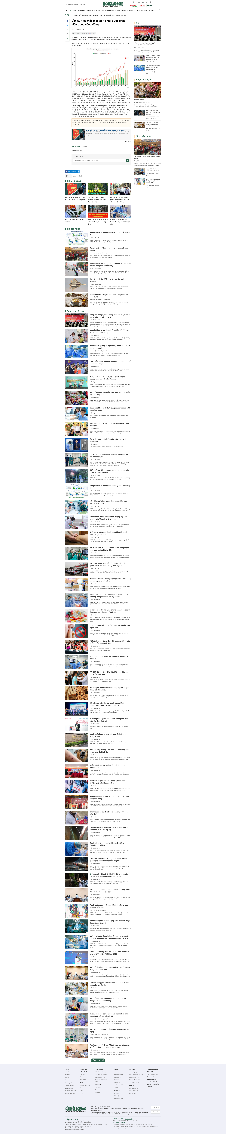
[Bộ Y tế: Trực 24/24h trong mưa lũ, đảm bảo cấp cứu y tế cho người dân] (76, 476)
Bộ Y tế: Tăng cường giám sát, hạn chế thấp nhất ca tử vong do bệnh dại (109, 751)
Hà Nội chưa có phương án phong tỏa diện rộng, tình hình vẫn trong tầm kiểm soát (120, 200)
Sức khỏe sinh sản (133, 1090)
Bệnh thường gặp (118, 1074)
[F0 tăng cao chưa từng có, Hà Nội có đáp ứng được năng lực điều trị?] (120, 211)
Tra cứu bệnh (81, 10)
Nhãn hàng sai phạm (152, 1074)
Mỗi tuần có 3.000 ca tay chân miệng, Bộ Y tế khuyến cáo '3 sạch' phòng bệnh (108, 518)
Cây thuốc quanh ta (100, 1077)
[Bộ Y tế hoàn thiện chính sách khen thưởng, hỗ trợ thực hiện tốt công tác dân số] (76, 895)
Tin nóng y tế (76, 15)
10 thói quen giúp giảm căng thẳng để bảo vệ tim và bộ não (153, 112)
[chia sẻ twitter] (67, 26)
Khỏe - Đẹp (132, 10)
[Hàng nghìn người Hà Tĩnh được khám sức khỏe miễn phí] (76, 429)
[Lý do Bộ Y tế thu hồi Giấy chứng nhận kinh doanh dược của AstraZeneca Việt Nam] (76, 615)
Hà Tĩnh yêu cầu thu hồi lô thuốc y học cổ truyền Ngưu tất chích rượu (109, 688)
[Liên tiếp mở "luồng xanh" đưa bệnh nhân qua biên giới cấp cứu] (76, 507)
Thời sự (74, 10)
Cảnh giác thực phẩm (134, 1079)
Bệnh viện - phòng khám (101, 1074)
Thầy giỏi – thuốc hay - (96, 299)
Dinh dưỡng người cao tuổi (136, 1074)
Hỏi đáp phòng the (133, 1088)
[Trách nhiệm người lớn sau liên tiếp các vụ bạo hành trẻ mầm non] (76, 911)
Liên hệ (155, 1112)
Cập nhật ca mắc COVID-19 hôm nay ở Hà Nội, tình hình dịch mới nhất (97, 200)
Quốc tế (67, 1077)
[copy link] (67, 29)
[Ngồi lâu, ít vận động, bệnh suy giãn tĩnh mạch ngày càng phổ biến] (76, 538)
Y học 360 (97, 10)
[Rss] (158, 1107)
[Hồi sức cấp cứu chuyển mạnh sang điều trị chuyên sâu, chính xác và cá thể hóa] (76, 709)
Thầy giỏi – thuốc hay (100, 1072)
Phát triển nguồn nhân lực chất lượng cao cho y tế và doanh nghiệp (110, 362)
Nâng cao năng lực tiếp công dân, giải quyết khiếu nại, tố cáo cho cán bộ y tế (110, 316)
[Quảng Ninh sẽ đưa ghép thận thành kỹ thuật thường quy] (76, 771)
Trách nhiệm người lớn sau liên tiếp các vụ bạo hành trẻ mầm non (109, 906)
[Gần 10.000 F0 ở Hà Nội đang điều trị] (75, 211)
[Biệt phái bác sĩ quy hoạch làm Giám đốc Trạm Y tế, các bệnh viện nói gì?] (76, 336)
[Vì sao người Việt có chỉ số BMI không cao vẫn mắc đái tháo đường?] (76, 724)
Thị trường (151, 10)
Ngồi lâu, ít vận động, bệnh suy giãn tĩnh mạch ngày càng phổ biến (108, 533)
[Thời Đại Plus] (150, 6)
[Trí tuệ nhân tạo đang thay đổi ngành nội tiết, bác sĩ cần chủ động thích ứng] (76, 647)
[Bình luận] (67, 38)
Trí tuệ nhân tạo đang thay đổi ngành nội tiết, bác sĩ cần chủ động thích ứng (110, 642)
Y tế (70, 10)
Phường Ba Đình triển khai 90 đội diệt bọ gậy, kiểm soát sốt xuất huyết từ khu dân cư (109, 875)
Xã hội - (92, 268)
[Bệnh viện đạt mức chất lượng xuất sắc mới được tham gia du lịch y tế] (76, 926)
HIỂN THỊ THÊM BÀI (98, 1060)
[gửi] (127, 160)
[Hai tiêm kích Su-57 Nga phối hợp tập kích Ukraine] (76, 285)
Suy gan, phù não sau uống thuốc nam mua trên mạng (109, 1030)
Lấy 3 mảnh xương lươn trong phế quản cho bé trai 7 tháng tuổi (109, 455)
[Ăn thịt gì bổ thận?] (147, 90)
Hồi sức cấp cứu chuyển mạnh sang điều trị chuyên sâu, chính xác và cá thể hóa (107, 704)
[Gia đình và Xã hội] (133, 6)
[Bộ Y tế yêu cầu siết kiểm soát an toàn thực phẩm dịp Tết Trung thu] (76, 398)
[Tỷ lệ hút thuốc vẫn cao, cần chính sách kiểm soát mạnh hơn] (76, 631)
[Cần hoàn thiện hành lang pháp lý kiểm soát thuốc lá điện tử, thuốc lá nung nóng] (76, 786)
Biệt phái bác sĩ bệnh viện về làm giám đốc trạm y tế (110, 233)
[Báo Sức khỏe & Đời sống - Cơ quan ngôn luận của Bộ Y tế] (113, 4)
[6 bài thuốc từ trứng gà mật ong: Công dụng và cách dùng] (76, 300)
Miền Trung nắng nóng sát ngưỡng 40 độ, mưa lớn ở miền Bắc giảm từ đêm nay (110, 264)
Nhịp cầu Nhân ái (151, 1079)
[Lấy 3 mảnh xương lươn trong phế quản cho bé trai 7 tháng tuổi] (76, 460)
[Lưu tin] (67, 33)
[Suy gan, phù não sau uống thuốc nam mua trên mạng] (76, 1035)
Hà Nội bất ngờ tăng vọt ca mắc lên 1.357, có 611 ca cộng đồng (105, 130)
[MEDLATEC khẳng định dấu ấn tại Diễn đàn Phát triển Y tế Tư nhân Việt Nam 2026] (76, 957)
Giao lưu (82, 1076)
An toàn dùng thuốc (85, 1085)
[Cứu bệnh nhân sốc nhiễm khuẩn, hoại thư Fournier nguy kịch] (76, 849)
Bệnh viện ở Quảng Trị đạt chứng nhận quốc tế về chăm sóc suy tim (110, 347)
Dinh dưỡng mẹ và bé (134, 1072)
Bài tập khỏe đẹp (118, 1098)
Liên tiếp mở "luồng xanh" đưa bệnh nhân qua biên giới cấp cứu (108, 502)
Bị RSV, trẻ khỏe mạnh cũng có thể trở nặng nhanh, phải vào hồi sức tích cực (107, 378)
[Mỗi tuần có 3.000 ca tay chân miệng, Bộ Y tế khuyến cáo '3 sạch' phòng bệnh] (76, 522)
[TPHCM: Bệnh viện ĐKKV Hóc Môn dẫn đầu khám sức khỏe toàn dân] (76, 678)
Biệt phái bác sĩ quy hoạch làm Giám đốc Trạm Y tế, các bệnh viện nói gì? (109, 331)
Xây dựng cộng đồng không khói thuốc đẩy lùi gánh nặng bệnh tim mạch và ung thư (108, 859)
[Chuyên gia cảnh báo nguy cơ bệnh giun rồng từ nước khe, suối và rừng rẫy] (76, 833)
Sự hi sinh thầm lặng (109, 15)
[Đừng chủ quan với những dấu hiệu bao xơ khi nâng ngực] (76, 445)
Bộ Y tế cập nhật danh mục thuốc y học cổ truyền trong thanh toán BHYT (110, 968)
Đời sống (149, 1086)
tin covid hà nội (77, 176)
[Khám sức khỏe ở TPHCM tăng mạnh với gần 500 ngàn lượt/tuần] (76, 413)
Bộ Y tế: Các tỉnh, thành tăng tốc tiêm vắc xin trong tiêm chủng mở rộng (108, 999)
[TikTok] (133, 2)
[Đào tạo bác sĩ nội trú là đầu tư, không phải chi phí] (139, 171)
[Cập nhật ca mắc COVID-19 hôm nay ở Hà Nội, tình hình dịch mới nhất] (98, 189)
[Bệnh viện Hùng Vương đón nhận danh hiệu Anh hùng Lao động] (76, 802)
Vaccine (82, 1093)
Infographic (97, 1092)
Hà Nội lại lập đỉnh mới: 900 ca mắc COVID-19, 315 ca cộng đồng (98, 222)
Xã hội (67, 1072)
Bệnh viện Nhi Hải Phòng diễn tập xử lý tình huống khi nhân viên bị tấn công (110, 580)
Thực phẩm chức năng (134, 1082)
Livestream (83, 1079)
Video (96, 1089)
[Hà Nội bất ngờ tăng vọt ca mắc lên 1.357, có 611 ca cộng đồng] (75, 189)
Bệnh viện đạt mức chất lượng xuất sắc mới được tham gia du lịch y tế (110, 922)
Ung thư (116, 1087)
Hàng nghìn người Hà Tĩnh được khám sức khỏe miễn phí (109, 424)
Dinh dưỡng (124, 10)
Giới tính (117, 10)
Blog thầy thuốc (97, 15)
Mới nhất (84, 146)
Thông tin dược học (85, 1087)
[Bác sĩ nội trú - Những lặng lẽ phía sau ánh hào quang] (76, 254)
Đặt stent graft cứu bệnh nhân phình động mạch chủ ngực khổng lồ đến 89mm (109, 549)
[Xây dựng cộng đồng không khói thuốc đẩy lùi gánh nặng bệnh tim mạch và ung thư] (76, 864)
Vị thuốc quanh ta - (139, 102)
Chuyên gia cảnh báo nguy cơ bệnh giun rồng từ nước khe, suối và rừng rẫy (109, 828)
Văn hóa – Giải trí (152, 1082)
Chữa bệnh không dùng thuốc (101, 1080)
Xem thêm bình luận (77, 150)
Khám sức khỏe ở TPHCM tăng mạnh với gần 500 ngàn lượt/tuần (110, 409)
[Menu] (157, 10)
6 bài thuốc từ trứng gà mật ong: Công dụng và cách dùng (109, 295)
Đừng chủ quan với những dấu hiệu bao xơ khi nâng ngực (108, 440)
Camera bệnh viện (121, 15)
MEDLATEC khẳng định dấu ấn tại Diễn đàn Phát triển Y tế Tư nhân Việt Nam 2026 (109, 953)
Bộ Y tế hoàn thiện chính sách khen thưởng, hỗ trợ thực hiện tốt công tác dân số (110, 890)
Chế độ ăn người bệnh (134, 1077)
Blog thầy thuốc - (95, 253)
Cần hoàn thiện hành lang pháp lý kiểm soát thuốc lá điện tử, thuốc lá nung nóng (110, 782)
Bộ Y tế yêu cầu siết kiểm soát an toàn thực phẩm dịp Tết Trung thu (110, 393)
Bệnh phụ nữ (117, 1077)
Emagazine (98, 1087)
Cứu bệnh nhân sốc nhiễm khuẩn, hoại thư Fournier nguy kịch (107, 844)
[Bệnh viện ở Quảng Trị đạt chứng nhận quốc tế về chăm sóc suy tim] (76, 351)
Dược (102, 10)
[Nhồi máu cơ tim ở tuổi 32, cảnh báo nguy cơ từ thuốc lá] (76, 662)
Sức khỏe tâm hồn (118, 1085)
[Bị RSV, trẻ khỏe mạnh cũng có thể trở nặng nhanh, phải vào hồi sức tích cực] (76, 382)
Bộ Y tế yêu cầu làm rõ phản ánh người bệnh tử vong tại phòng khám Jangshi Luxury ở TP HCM (109, 937)
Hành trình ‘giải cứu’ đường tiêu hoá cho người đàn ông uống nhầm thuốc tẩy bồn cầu (109, 595)
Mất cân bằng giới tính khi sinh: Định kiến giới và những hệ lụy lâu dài (109, 984)
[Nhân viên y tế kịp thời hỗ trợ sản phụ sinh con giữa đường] (76, 817)
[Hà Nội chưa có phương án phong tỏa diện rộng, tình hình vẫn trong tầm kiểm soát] (120, 189)
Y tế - (91, 237)
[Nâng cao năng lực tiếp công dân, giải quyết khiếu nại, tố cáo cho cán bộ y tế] (76, 320)
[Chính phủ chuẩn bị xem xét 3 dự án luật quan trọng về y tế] (76, 740)
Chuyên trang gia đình (153, 1084)
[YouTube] (139, 2)
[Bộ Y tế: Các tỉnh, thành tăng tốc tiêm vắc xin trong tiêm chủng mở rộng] (76, 1004)
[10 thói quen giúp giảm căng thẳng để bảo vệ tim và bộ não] (139, 113)
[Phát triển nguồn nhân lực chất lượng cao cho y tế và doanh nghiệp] (76, 367)
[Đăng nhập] (150, 2)
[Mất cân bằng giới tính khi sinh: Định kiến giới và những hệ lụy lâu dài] (76, 988)
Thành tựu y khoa (87, 15)
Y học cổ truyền (109, 10)
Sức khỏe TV (89, 10)
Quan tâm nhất (76, 146)
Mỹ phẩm (116, 1093)
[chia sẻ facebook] (67, 21)
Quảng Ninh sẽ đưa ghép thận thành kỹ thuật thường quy (108, 766)
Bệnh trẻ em (117, 1082)
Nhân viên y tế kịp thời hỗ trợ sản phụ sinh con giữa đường (109, 813)
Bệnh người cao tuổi (119, 1072)
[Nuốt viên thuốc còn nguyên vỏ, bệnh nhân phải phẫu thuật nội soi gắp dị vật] (76, 1019)
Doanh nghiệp (150, 1076)
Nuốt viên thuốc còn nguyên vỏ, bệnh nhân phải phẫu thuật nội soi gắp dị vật (109, 1015)
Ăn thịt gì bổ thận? (139, 99)
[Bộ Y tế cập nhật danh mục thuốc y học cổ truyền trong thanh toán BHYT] (76, 973)
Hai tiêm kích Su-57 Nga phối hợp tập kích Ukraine (107, 280)
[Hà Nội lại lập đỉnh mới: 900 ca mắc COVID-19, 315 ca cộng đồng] (98, 211)
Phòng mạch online (142, 10)
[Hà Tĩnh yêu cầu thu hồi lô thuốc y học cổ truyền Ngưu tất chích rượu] (76, 693)
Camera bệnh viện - (95, 351)
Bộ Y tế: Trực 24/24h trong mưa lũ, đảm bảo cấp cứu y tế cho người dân (109, 471)
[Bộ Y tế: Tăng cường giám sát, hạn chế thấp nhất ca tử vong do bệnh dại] (76, 755)
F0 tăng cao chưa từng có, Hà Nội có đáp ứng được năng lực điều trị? (120, 222)
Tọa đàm (82, 1074)
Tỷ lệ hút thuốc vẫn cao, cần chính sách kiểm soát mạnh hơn (110, 626)
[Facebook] (154, 1107)
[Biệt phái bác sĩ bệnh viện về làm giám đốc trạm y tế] (76, 238)
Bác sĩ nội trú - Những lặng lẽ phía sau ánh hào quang (109, 249)
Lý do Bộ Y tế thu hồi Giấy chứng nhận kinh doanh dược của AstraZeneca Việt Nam (110, 611)
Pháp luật (67, 1074)
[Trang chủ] (66, 10)
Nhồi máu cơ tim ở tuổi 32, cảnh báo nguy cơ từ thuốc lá (109, 657)
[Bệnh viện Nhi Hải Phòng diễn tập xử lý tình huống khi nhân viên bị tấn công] (76, 584)
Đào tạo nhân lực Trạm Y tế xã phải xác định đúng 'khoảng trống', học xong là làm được (110, 1046)
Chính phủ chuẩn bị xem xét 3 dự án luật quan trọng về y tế (108, 735)
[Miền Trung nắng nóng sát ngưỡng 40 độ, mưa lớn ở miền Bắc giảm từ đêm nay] (76, 269)
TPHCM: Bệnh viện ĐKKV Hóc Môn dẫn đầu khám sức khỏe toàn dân (110, 673)
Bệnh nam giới (117, 1079)
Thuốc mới (83, 1090)
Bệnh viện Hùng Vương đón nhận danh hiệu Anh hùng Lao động (109, 797)
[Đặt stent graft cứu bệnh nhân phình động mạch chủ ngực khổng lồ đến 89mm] (76, 553)
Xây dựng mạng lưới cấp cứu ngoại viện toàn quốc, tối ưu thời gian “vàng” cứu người (108, 564)
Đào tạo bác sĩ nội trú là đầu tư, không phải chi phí (153, 170)
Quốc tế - (92, 284)
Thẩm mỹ (116, 1096)
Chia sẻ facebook (72, 171)
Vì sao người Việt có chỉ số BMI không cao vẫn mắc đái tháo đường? (109, 720)
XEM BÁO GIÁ (128, 1119)
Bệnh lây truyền (133, 1093)
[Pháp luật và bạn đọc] (142, 6)
